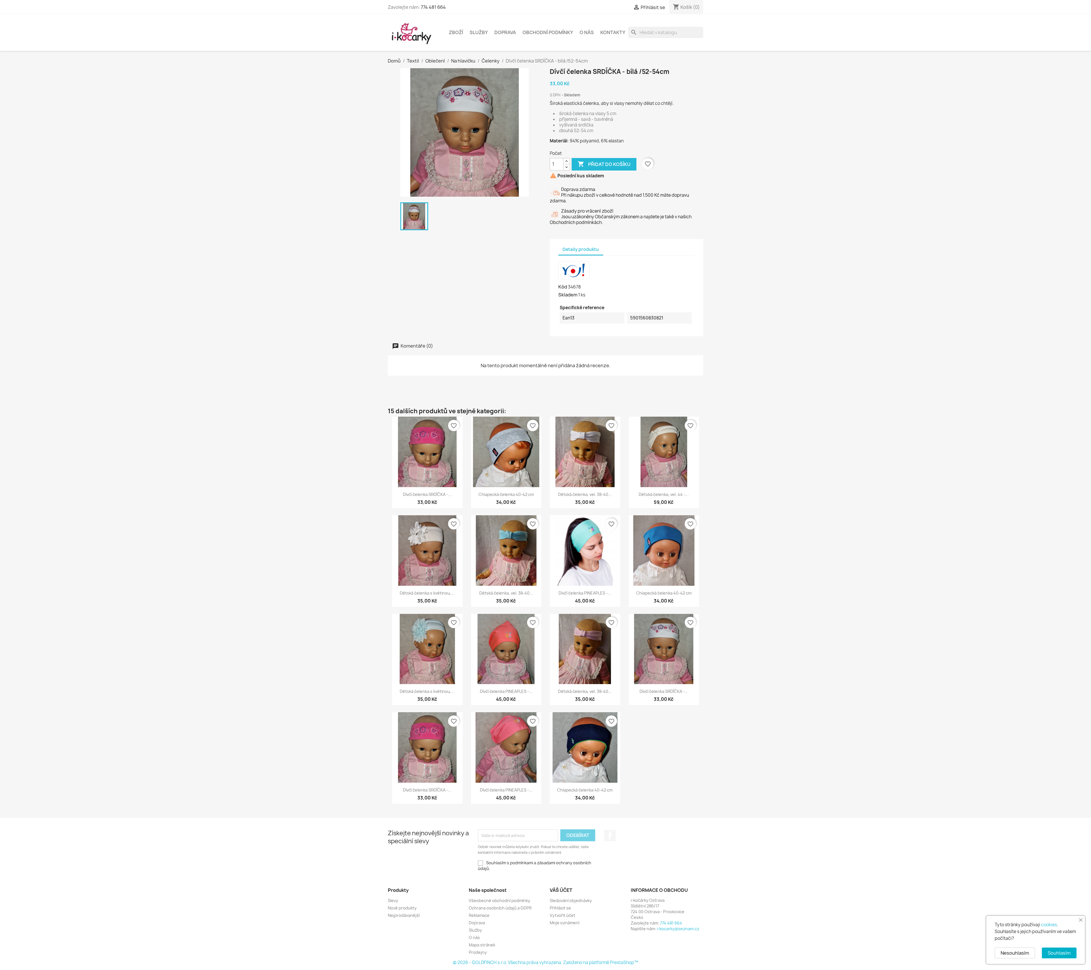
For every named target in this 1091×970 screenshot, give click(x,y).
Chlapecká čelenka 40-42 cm (506, 494)
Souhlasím (1059, 953)
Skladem (567, 295)
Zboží (456, 32)
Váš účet (561, 890)
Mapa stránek (482, 945)
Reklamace (479, 915)
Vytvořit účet (562, 915)
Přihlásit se (560, 908)
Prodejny (478, 952)
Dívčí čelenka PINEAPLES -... (585, 593)
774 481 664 (433, 7)
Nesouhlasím (1015, 953)
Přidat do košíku (604, 164)
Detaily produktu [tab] (581, 249)
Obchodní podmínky (547, 32)
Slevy (393, 900)
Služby (479, 32)
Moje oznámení (564, 922)
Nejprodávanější (404, 915)
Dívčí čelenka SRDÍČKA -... (427, 494)
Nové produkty (402, 908)
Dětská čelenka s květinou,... (427, 593)
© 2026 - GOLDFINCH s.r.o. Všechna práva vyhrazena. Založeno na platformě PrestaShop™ (545, 962)
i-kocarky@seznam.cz (678, 928)
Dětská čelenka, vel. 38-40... (585, 494)
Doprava (505, 32)
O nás (587, 32)
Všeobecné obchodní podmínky (499, 900)
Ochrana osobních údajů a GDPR (500, 908)
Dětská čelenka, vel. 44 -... (664, 494)
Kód (562, 287)
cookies (1049, 925)
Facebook (610, 835)
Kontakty (612, 32)
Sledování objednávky (571, 900)
